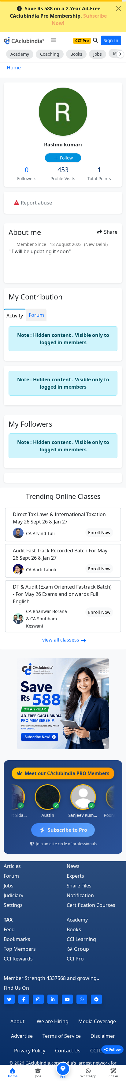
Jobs (97, 54)
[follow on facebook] (23, 999)
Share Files (79, 885)
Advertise (22, 1036)
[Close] (118, 8)
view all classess (61, 639)
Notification (80, 895)
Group (81, 949)
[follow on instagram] (38, 999)
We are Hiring (53, 1021)
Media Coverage (97, 1021)
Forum (11, 876)
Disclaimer (103, 1036)
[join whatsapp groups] (81, 999)
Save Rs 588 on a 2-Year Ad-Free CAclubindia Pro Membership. (58, 15)
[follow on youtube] (67, 999)
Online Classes (63, 496)
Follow (66, 158)
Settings (13, 905)
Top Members (20, 949)
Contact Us (67, 1050)
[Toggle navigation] (53, 40)
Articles (12, 866)
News (73, 866)
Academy (19, 54)
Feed (9, 929)
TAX (8, 919)
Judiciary (13, 895)
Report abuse (36, 202)
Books (76, 54)
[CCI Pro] (63, 703)
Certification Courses (91, 905)
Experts (75, 876)
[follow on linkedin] (52, 999)
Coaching (49, 54)
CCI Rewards (18, 958)
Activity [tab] (14, 315)
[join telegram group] (96, 999)
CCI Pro (75, 958)
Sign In (111, 40)
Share (110, 232)
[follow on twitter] (9, 999)
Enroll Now (99, 532)
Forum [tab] (36, 315)
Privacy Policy (29, 1050)
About (17, 1021)
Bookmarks (17, 939)
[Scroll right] (119, 54)
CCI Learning (81, 939)
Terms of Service (62, 1036)
